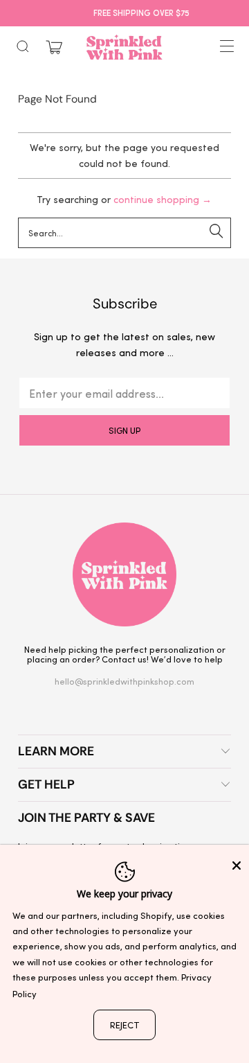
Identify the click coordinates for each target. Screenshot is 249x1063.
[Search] (23, 46)
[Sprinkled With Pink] (124, 47)
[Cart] (54, 47)
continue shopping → (162, 199)
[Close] (236, 865)
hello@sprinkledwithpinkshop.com (124, 681)
